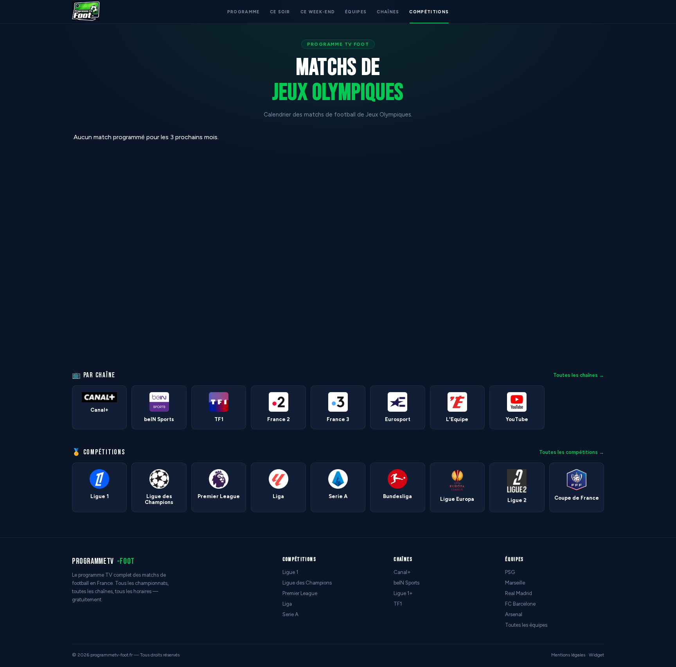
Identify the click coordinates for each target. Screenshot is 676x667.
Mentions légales (568, 655)
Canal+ (402, 572)
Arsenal (513, 614)
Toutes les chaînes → (578, 375)
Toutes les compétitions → (571, 452)
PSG (510, 572)
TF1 (398, 604)
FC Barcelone (520, 604)
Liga (287, 604)
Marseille (515, 583)
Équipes (356, 11)
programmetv (103, 561)
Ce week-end (317, 11)
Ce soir (280, 11)
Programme (243, 11)
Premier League (299, 593)
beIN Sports (406, 583)
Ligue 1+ (403, 593)
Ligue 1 (290, 572)
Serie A (290, 614)
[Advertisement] (33, 250)
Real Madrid (518, 593)
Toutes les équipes (526, 625)
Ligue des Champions (307, 583)
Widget (596, 655)
